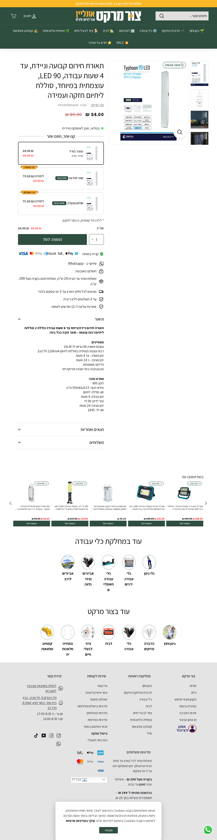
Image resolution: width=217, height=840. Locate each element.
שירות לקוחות (96, 676)
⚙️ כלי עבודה (148, 30)
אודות (193, 686)
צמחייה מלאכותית (141, 720)
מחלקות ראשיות (139, 676)
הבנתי (108, 830)
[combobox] (182, 15)
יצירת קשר (54, 676)
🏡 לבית (108, 30)
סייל (149, 733)
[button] (10, 504)
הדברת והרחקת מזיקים (138, 692)
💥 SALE (123, 42)
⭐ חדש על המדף (100, 42)
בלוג (193, 692)
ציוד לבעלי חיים (142, 713)
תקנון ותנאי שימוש (185, 699)
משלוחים (96, 442)
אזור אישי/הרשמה (96, 692)
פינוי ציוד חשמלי (97, 740)
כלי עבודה (145, 699)
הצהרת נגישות (187, 706)
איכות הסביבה (187, 713)
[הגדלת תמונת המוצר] (179, 132)
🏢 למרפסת (127, 30)
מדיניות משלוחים (97, 713)
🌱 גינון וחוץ (196, 30)
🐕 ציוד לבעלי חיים (86, 30)
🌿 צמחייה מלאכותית (56, 30)
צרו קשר (102, 686)
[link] (184, 503)
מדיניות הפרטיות (97, 720)
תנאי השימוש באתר (95, 726)
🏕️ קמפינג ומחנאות (25, 30)
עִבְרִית (77, 779)
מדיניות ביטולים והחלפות (92, 706)
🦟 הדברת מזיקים (173, 30)
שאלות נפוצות (98, 699)
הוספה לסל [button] (184, 523)
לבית (149, 706)
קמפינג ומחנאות (142, 726)
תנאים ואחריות (92, 429)
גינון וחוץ (147, 686)
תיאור (99, 319)
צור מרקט (97, 104)
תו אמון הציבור (187, 720)
